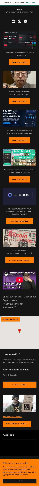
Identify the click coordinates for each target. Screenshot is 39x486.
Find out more (19, 62)
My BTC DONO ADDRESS (17, 424)
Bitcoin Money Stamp (19, 260)
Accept (19, 481)
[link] (19, 9)
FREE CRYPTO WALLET (19, 221)
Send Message (19, 385)
